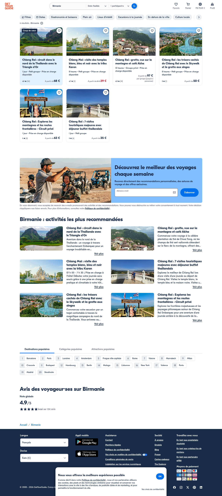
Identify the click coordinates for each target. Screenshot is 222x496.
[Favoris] (176, 4)
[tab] (37, 349)
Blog (157, 449)
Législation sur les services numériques (123, 464)
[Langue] (200, 4)
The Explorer (160, 464)
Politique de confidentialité (97, 208)
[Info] (41, 23)
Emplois (158, 445)
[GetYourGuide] (9, 6)
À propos (159, 440)
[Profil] (212, 4)
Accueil (23, 425)
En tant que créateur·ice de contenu (189, 450)
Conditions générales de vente (119, 459)
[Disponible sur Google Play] (86, 442)
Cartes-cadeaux (162, 459)
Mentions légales (113, 445)
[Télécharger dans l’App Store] (86, 454)
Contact (109, 440)
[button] (41, 56)
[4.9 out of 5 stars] (29, 409)
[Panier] (188, 4)
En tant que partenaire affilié (187, 459)
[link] (41, 56)
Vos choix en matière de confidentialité (123, 454)
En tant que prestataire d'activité (187, 442)
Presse (158, 454)
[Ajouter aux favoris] (59, 30)
